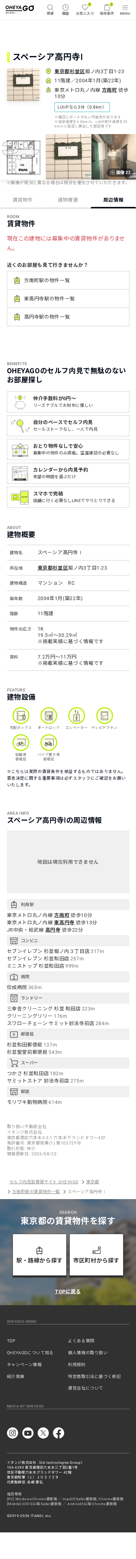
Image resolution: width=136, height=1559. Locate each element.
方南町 (109, 90)
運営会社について (85, 1388)
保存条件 (107, 8)
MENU (125, 13)
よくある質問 (81, 1340)
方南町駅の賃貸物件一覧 (36, 1191)
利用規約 (77, 1364)
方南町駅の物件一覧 (47, 280)
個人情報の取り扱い (88, 1352)
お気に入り (85, 8)
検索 (50, 13)
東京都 (92, 1181)
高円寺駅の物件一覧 (47, 317)
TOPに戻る (68, 1291)
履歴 (65, 13)
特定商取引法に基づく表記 (94, 1376)
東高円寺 (64, 922)
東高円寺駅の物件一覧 (49, 298)
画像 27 (123, 172)
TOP (11, 1340)
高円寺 (53, 930)
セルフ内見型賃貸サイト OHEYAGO (43, 1181)
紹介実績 (16, 1376)
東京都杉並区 (69, 71)
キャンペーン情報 (24, 1364)
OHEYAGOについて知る (30, 1352)
